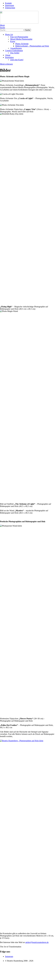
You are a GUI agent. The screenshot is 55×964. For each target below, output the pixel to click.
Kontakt (8, 3)
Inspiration (9, 57)
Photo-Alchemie (22, 44)
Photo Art (9, 34)
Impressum (9, 5)
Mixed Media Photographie (21, 39)
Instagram (9, 956)
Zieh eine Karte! (16, 60)
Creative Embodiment (14, 50)
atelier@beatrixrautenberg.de (37, 942)
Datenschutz (10, 8)
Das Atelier (14, 53)
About (7, 55)
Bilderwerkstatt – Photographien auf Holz (32, 46)
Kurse (12, 41)
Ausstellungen (16, 48)
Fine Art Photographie (19, 37)
